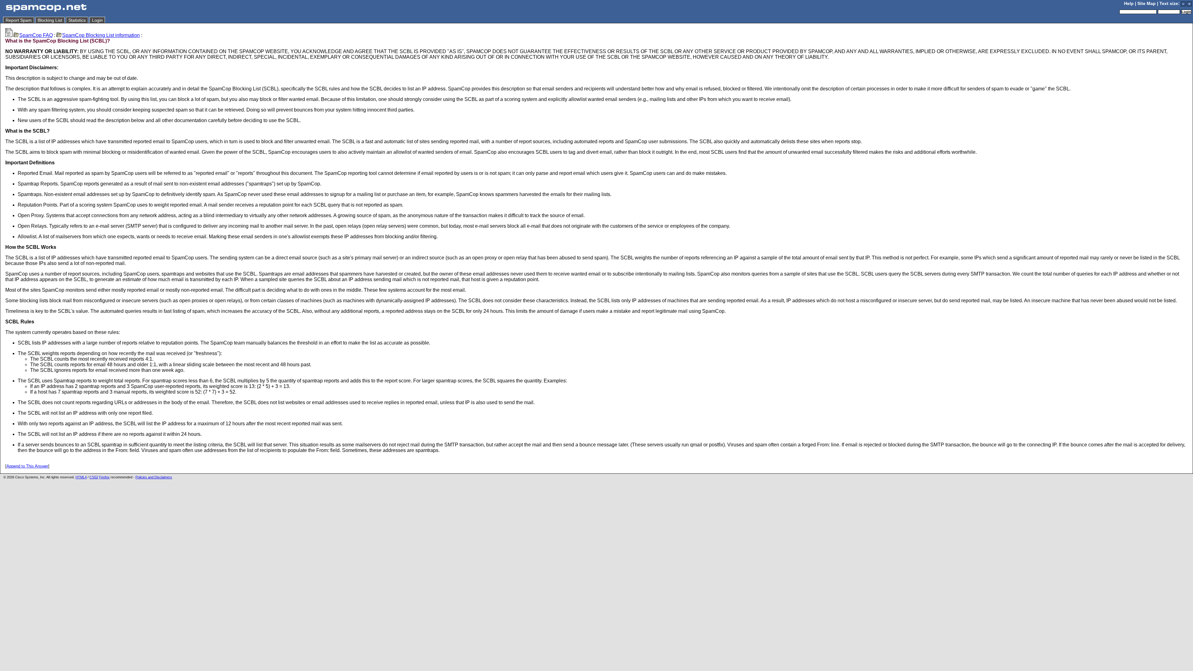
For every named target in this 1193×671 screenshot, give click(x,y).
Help (1129, 3)
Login (97, 20)
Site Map (1146, 3)
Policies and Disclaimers (153, 477)
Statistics (77, 20)
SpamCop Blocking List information (101, 35)
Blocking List (50, 20)
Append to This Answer (27, 466)
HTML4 (81, 477)
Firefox (104, 477)
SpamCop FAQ (36, 35)
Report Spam (19, 20)
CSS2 (93, 477)
